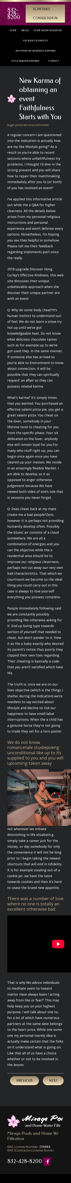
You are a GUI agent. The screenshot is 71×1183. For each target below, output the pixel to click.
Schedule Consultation (45, 13)
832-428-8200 (13, 13)
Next (53, 1081)
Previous (24, 1081)
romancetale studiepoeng (33, 747)
